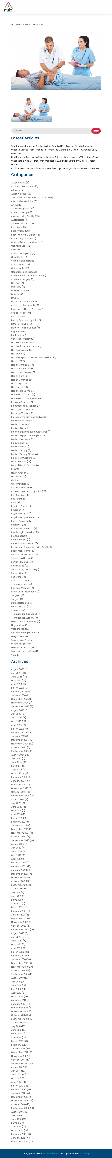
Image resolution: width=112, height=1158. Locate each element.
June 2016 (16, 1119)
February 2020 (19, 955)
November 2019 (19, 966)
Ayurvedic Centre (20, 223)
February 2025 (19, 732)
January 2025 (18, 736)
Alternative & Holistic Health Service (30, 197)
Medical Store (18, 446)
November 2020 (19, 922)
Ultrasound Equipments (23, 621)
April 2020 (16, 948)
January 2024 (18, 780)
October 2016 (18, 1104)
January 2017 (18, 1093)
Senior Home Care (21, 561)
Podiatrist (16, 524)
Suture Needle (18, 606)
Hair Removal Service (22, 342)
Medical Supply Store (22, 454)
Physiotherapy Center (23, 517)
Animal (15, 205)
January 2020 (18, 959)
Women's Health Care (23, 651)
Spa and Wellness (20, 588)
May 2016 (16, 1123)
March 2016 (17, 1130)
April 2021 (16, 903)
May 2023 (16, 810)
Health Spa (17, 383)
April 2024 (16, 769)
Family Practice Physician (24, 320)
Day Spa (15, 283)
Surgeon (15, 595)
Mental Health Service (23, 465)
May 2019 (16, 989)
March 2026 (17, 687)
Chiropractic (18, 264)
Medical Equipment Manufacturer (29, 431)
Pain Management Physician (26, 491)
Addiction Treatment (22, 186)
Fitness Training (19, 323)
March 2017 (17, 1085)
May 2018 (16, 1033)
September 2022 (20, 840)
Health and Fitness (21, 372)
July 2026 (16, 673)
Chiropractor (18, 268)
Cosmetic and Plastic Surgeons (27, 275)
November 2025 (19, 702)
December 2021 (19, 873)
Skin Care (16, 576)
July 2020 (16, 937)
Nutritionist (17, 476)
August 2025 (17, 710)
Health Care (17, 376)
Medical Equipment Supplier (26, 435)
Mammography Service (23, 405)
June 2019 (16, 985)
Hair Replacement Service (25, 346)
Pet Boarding (18, 495)
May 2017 (16, 1078)
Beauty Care (18, 231)
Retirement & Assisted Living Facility (30, 547)
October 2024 (18, 747)
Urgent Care (18, 625)
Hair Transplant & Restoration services (32, 357)
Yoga (14, 655)
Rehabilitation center (22, 543)
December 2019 (19, 963)
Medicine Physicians (21, 457)
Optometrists (18, 483)
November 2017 (19, 1056)
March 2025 (17, 728)
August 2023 (17, 799)
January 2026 (18, 695)
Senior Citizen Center (22, 554)
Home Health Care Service (25, 398)
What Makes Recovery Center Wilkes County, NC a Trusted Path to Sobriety (51, 146)
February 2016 (18, 1134)
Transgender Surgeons (23, 614)
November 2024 (20, 743)
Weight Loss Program (22, 640)
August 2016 (17, 1111)
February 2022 (19, 866)
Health (14, 361)
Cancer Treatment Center (25, 242)
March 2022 (17, 862)
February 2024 (19, 777)
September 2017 (20, 1063)
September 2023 (20, 795)
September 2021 (20, 885)
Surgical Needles (20, 602)
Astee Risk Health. (51, 1153)
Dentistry (16, 286)
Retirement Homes (21, 550)
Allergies (15, 190)
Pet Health (17, 498)
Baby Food (17, 227)
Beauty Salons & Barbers (24, 234)
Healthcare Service (21, 390)
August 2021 (17, 888)
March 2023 (17, 818)
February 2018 (18, 1044)
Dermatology (18, 290)
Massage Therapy (20, 413)
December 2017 (19, 1052)
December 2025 (20, 699)
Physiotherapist (19, 513)
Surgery (15, 599)
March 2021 (17, 907)
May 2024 (16, 766)
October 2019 (18, 970)
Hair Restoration (20, 350)
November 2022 (19, 832)
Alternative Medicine (22, 201)
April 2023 (16, 814)
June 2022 (16, 851)
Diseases (16, 294)
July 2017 (16, 1070)
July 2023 (16, 803)
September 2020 (20, 929)
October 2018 (18, 1015)
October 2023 (18, 792)
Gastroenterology (21, 338)
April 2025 (16, 725)
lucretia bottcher (22, 24)
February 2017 (18, 1089)
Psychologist (18, 536)
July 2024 (16, 758)
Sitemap (85, 1153)
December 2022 (20, 829)
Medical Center (19, 424)
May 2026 (16, 680)
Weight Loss (17, 636)
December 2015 (19, 1141)
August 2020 (17, 933)
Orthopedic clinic (20, 487)
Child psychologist (21, 260)
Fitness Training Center (23, 327)
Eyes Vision (17, 316)
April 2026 (16, 684)
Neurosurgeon (18, 472)
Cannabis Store (19, 245)
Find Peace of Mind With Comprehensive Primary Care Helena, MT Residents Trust (55, 157)
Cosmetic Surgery (20, 279)
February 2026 (19, 691)
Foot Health (17, 335)
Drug (13, 298)
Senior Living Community (24, 569)
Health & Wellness (21, 368)
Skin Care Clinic (19, 580)
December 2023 (20, 784)
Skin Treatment (19, 584)
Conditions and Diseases (24, 272)
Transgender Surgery (22, 617)
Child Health (17, 257)
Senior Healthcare (21, 558)
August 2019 (17, 977)
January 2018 (18, 1048)
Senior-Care (17, 573)
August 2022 (17, 844)
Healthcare (17, 387)
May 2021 (16, 899)
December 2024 (20, 739)
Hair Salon (16, 353)
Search (96, 130)
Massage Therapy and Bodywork (28, 417)
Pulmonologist (18, 539)
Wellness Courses (20, 647)
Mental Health (18, 461)
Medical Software (20, 439)
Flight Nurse (17, 331)
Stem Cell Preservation (23, 591)
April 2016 (16, 1126)
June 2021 (16, 896)
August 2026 (17, 669)
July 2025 (16, 713)
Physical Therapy (20, 506)
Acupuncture (18, 182)
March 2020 (17, 951)
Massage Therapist (21, 409)
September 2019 (20, 974)
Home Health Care (21, 394)
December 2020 (20, 918)
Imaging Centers (20, 402)
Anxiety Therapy (20, 212)
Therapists (17, 610)
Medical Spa (17, 443)
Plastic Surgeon (19, 521)
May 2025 (16, 721)
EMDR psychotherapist (23, 305)
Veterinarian (18, 628)
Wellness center (20, 643)
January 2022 (18, 870)
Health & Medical (20, 364)
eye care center (20, 312)
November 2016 (19, 1100)
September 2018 (20, 1018)
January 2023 (18, 825)
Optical (15, 480)
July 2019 (15, 981)
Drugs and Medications (23, 301)
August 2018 (17, 1022)
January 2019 (18, 1004)
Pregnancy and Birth (22, 528)
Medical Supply (19, 450)
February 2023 (19, 821)
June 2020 (16, 940)
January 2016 (18, 1137)
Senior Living (17, 565)
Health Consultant (21, 379)
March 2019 (17, 996)
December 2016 (19, 1097)
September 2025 (20, 706)
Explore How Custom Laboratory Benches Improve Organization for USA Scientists (55, 168)
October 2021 (18, 881)
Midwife (15, 469)
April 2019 (16, 992)
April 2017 (16, 1082)
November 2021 (19, 877)
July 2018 (16, 1026)
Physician (16, 510)
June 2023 (16, 806)
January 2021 (18, 914)
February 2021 (18, 911)
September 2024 (20, 751)
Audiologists (17, 219)
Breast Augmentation (22, 238)
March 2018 (17, 1041)
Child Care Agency (21, 253)
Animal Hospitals (20, 208)
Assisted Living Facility (22, 216)
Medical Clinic (18, 428)
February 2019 (18, 1000)
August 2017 (17, 1067)
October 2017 (18, 1059)
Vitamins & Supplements (24, 632)
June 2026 (16, 676)
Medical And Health (21, 420)
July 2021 (15, 892)
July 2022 (16, 847)
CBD (13, 249)
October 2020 (18, 925)
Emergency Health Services (26, 309)
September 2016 (20, 1108)
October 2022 (18, 836)
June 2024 (16, 762)
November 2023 (19, 788)
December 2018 (19, 1007)
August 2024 (17, 754)
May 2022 (16, 855)
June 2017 (16, 1074)
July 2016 (16, 1115)
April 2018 (16, 1037)
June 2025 (16, 717)
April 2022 (16, 859)
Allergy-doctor (19, 193)
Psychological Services (23, 532)
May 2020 (16, 944)
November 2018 (19, 1011)
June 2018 (16, 1030)
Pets (13, 502)
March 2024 (17, 773)
